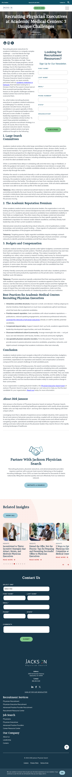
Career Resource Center (11, 728)
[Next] (68, 564)
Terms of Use (44, 763)
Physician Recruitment (11, 701)
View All (10, 515)
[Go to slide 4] (10, 564)
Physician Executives (10, 722)
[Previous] (63, 564)
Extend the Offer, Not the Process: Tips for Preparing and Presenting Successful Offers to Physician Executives (41, 551)
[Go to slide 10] (22, 564)
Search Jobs (39, 8)
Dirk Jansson (36, 32)
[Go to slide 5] (12, 564)
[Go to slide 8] (18, 564)
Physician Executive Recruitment (15, 704)
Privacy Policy (34, 763)
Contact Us (62, 2)
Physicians (7, 719)
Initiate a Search (36, 485)
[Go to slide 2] (6, 564)
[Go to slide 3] (8, 564)
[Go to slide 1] (4, 564)
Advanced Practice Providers (13, 725)
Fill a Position (5, 2)
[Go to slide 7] (16, 564)
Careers (6, 743)
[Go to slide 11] (24, 564)
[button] (67, 8)
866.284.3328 (36, 681)
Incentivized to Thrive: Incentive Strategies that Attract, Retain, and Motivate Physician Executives (14, 551)
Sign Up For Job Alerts (34, 2)
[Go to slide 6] (14, 564)
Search (68, 2)
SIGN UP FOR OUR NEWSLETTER (36, 692)
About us (6, 737)
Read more (8, 560)
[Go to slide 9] (20, 564)
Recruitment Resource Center (13, 711)
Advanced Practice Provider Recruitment (17, 707)
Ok (62, 773)
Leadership (7, 740)
